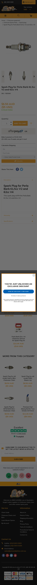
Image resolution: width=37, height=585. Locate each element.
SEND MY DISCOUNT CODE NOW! (18, 291)
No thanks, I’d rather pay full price (18, 295)
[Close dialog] (34, 275)
